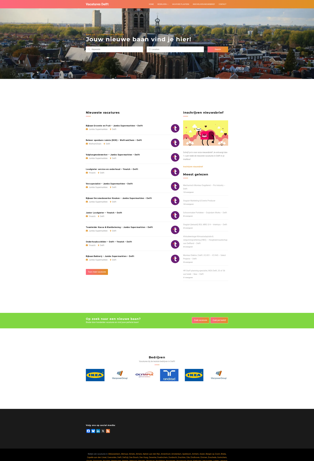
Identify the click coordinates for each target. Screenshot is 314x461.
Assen (202, 454)
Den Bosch (134, 457)
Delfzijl (125, 457)
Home (151, 4)
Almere (139, 454)
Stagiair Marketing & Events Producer (199, 201)
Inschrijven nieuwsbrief (204, 4)
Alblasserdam (114, 454)
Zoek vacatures (200, 320)
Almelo (132, 454)
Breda (223, 454)
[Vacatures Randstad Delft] (144, 375)
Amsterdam (176, 454)
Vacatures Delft (97, 4)
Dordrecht (173, 457)
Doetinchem (162, 457)
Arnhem (195, 454)
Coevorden (112, 457)
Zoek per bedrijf (219, 320)
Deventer (152, 457)
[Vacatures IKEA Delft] (169, 375)
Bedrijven (162, 4)
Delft (119, 457)
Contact (222, 4)
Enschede (212, 457)
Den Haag (143, 457)
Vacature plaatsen (180, 4)
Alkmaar (124, 454)
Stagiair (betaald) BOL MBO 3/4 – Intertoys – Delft (205, 224)
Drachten (182, 457)
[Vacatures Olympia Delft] (120, 375)
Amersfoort (165, 454)
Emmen (204, 457)
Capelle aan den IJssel (96, 457)
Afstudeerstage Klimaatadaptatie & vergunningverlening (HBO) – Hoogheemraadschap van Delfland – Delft (205, 240)
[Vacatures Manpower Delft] (95, 375)
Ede (188, 457)
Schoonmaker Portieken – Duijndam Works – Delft (205, 212)
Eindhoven (195, 457)
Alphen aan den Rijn (151, 454)
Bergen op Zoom (213, 454)
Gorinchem (222, 457)
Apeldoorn (186, 454)
